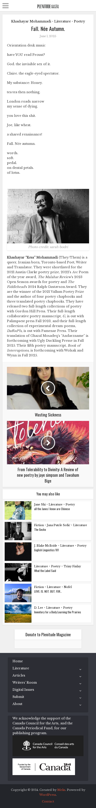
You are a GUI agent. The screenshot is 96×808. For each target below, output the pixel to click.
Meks (61, 790)
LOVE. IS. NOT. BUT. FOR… (48, 591)
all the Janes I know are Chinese (52, 509)
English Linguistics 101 (46, 550)
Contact (48, 801)
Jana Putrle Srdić (58, 525)
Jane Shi (40, 504)
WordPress (47, 795)
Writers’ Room (25, 683)
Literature (62, 21)
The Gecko (40, 529)
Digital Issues (23, 690)
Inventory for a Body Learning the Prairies (57, 612)
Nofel (68, 587)
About (17, 704)
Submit (18, 697)
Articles (19, 675)
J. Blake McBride (45, 545)
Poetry (79, 21)
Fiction (39, 525)
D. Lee (38, 607)
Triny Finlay (72, 566)
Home (18, 661)
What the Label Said (45, 570)
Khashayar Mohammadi (31, 21)
